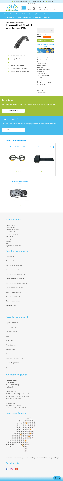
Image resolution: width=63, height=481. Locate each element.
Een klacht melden (12, 234)
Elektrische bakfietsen (13, 301)
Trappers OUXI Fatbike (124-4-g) (19, 147)
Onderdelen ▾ (47, 18)
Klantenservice (10, 225)
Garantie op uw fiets (12, 230)
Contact (40, 10)
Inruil (7, 367)
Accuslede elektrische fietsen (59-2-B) (44, 147)
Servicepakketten (11, 332)
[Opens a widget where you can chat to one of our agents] (57, 478)
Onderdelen (12, 23)
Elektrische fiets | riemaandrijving (16, 283)
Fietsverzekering (11, 349)
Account (46, 10)
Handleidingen (10, 227)
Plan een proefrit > (13, 130)
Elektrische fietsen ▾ (9, 14)
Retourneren (10, 237)
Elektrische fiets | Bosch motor (15, 279)
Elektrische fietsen (11, 261)
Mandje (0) (52, 10)
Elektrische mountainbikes (14, 288)
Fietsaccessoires (11, 305)
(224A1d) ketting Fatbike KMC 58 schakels (19, 183)
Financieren (51, 44)
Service (34, 10)
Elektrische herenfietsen (13, 270)
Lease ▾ (19, 18)
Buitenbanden (20, 23)
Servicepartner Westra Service (15, 358)
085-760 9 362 (11, 392)
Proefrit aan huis (11, 345)
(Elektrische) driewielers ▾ (36, 14)
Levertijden (9, 239)
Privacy (8, 243)
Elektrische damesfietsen (14, 265)
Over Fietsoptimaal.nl (12, 363)
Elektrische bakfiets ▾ (22, 14)
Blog (7, 336)
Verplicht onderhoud (12, 232)
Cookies (8, 241)
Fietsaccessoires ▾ (37, 18)
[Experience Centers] (21, 451)
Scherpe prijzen (11, 354)
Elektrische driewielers (13, 296)
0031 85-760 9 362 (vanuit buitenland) (19, 394)
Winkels (29, 10)
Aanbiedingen (10, 256)
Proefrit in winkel (45, 45)
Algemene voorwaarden (14, 246)
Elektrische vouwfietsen (50, 14)
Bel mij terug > (13, 111)
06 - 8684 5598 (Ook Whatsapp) (18, 396)
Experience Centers (12, 323)
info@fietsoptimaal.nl (14, 398)
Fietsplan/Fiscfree (11, 327)
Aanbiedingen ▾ (27, 18)
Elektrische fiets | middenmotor (16, 274)
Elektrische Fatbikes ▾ (10, 18)
